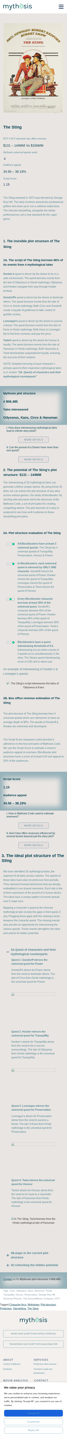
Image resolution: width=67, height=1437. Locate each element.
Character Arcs (17, 1304)
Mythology (33, 1304)
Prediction (6, 1308)
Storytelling (19, 1308)
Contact (7, 1279)
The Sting (33, 1308)
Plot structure (48, 1304)
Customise (33, 1421)
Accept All (33, 1413)
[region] (33, 1409)
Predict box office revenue (45, 1364)
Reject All (33, 1430)
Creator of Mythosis (11, 1364)
